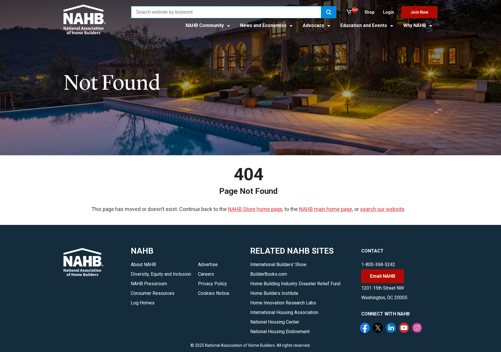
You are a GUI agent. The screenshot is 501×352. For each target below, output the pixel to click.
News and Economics (264, 25)
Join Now (419, 12)
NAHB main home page (325, 209)
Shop (369, 12)
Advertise (208, 264)
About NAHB (143, 264)
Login (388, 12)
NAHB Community (205, 25)
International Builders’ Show (278, 264)
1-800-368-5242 (378, 264)
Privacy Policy (212, 283)
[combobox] (226, 12)
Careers (206, 274)
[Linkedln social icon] (391, 328)
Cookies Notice (213, 293)
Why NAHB (415, 25)
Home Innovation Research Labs (283, 303)
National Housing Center (274, 322)
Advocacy (314, 25)
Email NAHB (382, 276)
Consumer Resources (153, 293)
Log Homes (143, 303)
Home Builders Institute (274, 293)
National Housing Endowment (280, 331)
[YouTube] (405, 328)
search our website (382, 209)
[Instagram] (418, 328)
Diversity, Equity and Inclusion (161, 274)
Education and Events (364, 25)
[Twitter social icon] (378, 328)
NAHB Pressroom (149, 283)
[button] (328, 12)
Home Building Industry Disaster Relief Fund (295, 283)
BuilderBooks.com (268, 274)
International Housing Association (284, 312)
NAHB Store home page (255, 209)
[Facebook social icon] (365, 328)
